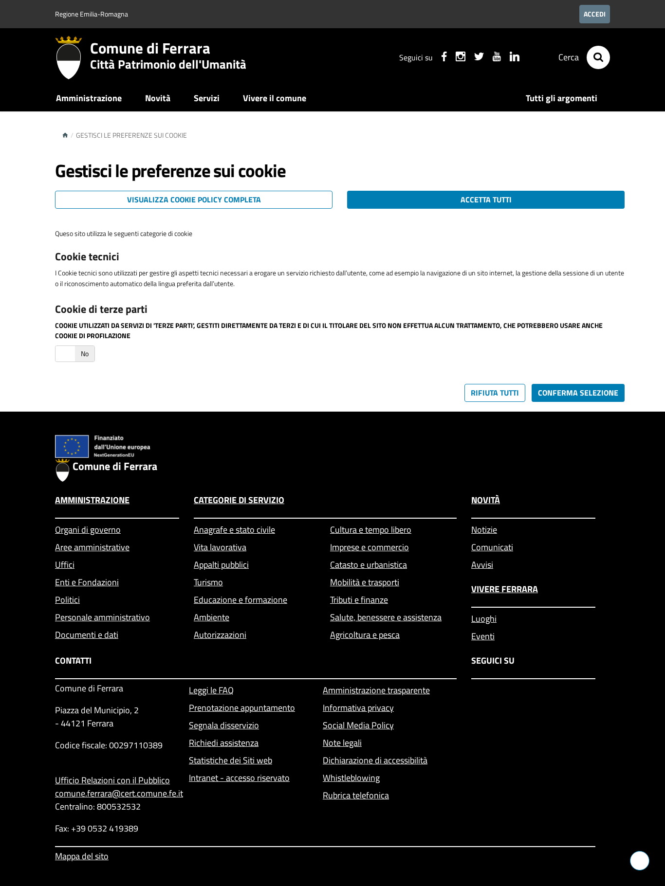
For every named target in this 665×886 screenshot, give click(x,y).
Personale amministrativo (102, 617)
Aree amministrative (92, 547)
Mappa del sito (82, 856)
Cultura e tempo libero (370, 529)
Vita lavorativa (220, 547)
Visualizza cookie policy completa (194, 199)
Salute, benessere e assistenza (386, 617)
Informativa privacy (358, 707)
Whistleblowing (351, 777)
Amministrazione (89, 98)
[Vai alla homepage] (72, 57)
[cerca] (598, 57)
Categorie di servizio (239, 499)
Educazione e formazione (240, 599)
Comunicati (492, 547)
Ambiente (211, 617)
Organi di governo (88, 529)
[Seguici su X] (479, 58)
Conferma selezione (578, 392)
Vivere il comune (274, 98)
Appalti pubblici (221, 564)
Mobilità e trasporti (364, 582)
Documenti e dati (86, 634)
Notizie (484, 529)
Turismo (208, 582)
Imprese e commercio (369, 547)
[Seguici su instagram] (460, 58)
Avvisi (482, 564)
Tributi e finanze (359, 599)
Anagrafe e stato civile (234, 529)
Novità (157, 98)
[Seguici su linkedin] (514, 58)
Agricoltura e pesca (365, 634)
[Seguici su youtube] (497, 58)
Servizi (207, 98)
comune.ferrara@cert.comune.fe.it (114, 793)
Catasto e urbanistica (368, 564)
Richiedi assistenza (224, 742)
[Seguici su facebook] (444, 58)
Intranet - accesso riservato (239, 777)
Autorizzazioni (220, 634)
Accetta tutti (486, 199)
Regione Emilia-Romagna (91, 14)
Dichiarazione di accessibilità (375, 760)
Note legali (342, 742)
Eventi (483, 636)
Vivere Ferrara (504, 589)
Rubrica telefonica (356, 795)
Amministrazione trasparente (376, 690)
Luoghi (484, 618)
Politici (67, 599)
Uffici (64, 564)
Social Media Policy (358, 725)
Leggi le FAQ (211, 690)
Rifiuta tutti (495, 392)
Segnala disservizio (224, 725)
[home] (65, 135)
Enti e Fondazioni (87, 582)
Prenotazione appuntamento (242, 707)
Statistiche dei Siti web (230, 760)
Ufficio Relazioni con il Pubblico (112, 780)
